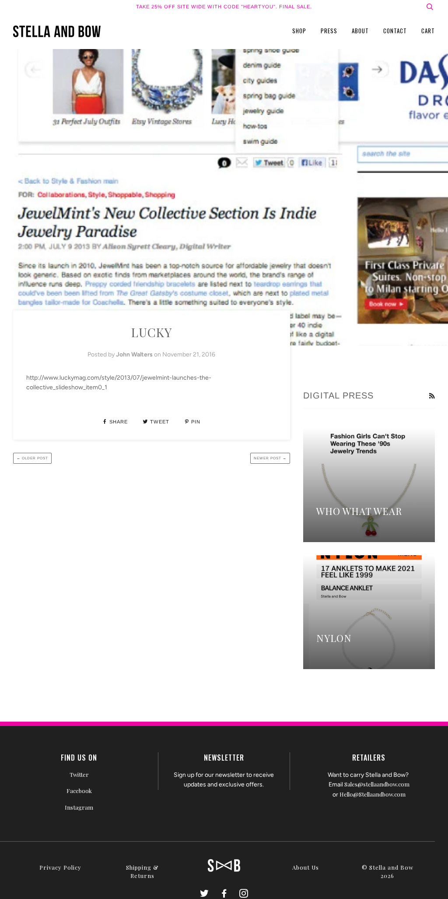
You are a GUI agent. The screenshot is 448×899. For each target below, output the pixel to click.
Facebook (79, 790)
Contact (395, 30)
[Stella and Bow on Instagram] (243, 894)
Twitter (79, 774)
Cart (428, 30)
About (360, 30)
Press (329, 30)
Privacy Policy (60, 867)
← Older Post (32, 458)
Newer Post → (270, 458)
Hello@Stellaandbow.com (373, 794)
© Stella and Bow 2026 (387, 871)
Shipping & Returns (142, 871)
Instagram (79, 807)
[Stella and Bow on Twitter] (204, 894)
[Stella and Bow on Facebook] (224, 894)
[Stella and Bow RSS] (432, 396)
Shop (299, 30)
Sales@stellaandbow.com (377, 784)
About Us (305, 867)
